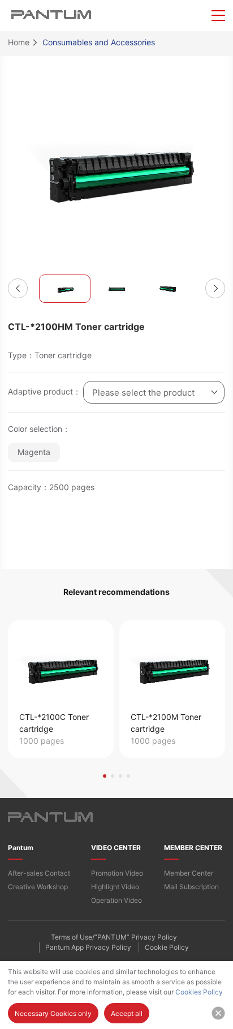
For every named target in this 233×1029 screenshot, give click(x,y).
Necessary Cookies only (53, 1013)
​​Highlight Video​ (115, 886)
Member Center (188, 873)
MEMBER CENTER (193, 847)
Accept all (127, 1013)
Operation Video (116, 900)
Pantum (20, 847)
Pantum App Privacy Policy (88, 947)
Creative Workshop (38, 886)
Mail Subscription (191, 886)
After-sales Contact (39, 873)
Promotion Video (117, 873)
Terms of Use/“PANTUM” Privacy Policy (114, 937)
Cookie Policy (167, 947)
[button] (18, 288)
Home (18, 42)
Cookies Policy (199, 992)
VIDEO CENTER (116, 847)
